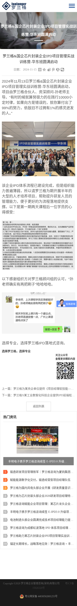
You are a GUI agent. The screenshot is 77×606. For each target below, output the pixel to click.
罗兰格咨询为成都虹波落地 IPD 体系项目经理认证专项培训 (42, 527)
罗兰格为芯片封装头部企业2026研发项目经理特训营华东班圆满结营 (42, 495)
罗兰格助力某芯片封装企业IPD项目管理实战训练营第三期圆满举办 (42, 535)
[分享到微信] (62, 70)
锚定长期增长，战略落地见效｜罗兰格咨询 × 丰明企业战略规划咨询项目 (42, 543)
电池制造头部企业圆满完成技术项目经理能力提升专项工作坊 (42, 519)
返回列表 (38, 406)
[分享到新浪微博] (49, 70)
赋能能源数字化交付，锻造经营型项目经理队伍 (40, 479)
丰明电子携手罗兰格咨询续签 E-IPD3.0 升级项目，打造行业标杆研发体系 (42, 511)
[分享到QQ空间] (44, 70)
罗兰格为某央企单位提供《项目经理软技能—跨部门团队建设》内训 (44, 388)
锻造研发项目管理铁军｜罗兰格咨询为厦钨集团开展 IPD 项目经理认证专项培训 (42, 471)
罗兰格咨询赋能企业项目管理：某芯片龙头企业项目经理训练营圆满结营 (42, 503)
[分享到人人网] (58, 70)
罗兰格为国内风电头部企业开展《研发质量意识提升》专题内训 (42, 487)
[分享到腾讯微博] (53, 70)
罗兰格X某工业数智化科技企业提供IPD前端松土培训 (44, 395)
